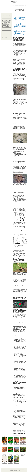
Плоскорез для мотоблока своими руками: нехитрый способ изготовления (20, 24)
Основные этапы (16, 428)
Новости (13, 3)
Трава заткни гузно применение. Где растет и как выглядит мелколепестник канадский (7, 23)
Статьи (17, 3)
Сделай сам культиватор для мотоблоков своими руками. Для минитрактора (19, 18)
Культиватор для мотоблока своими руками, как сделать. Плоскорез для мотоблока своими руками (20, 20)
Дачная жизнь (14, 1)
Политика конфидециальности (12, 469)
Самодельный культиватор (18, 430)
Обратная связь (19, 468)
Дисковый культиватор (20, 431)
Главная (10, 3)
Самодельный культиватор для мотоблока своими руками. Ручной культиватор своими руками (20, 26)
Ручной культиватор (23, 430)
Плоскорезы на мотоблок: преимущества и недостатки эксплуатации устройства (20, 22)
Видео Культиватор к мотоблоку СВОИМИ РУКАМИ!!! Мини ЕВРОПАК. (19, 28)
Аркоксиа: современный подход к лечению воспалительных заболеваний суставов (6, 16)
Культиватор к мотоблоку (15, 431)
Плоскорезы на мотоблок (23, 429)
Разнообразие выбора (18, 33)
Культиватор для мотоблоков (21, 428)
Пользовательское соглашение (15, 468)
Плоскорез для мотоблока (18, 429)
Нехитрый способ (14, 430)
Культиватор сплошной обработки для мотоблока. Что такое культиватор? (19, 34)
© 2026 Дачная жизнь (4, 468)
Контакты (11, 468)
